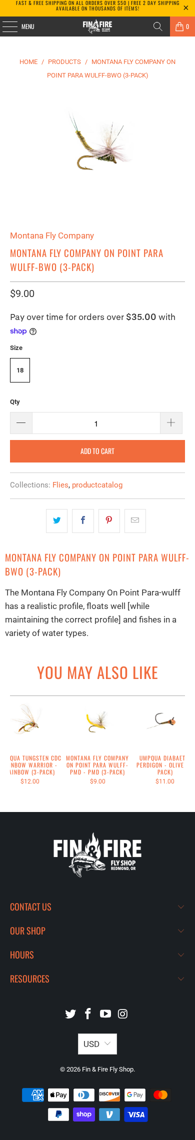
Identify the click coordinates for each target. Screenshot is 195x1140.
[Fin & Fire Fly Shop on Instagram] (123, 1015)
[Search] (158, 26)
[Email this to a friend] (135, 520)
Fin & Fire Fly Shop (108, 1069)
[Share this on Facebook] (83, 520)
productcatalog (97, 485)
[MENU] (4, 26)
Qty (15, 402)
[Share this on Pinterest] (109, 520)
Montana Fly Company (52, 235)
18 (20, 370)
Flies (60, 485)
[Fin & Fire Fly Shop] (97, 26)
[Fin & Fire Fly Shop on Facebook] (88, 1015)
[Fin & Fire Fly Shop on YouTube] (106, 1015)
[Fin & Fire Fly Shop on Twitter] (71, 1015)
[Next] (181, 746)
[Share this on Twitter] (57, 520)
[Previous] (14, 746)
